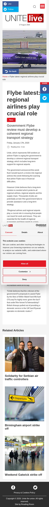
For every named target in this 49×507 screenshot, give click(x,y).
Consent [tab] (8, 232)
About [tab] (40, 232)
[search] (34, 6)
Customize (23, 271)
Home (5, 77)
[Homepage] (24, 18)
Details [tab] (24, 232)
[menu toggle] (42, 6)
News (11, 120)
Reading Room (27, 504)
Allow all (24, 264)
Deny (24, 279)
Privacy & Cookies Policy (24, 493)
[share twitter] (44, 98)
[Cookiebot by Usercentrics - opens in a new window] (35, 225)
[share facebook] (44, 89)
